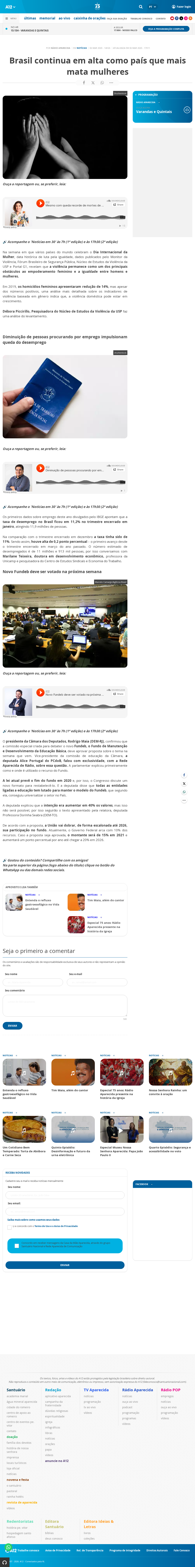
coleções (89, 1538)
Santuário (16, 1389)
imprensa (13, 1457)
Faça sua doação (117, 18)
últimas (30, 18)
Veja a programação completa (166, 28)
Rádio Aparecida (137, 1389)
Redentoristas (20, 1521)
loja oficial (13, 1468)
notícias (12, 1474)
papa (48, 1449)
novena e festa (18, 1480)
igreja (48, 1422)
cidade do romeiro (18, 1407)
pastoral (12, 1491)
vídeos (11, 1508)
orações (50, 1444)
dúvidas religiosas (56, 1411)
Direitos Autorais (157, 1550)
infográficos (52, 1427)
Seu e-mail (75, 974)
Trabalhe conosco (141, 18)
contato (161, 18)
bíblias (49, 1533)
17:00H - (125, 30)
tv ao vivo (90, 1407)
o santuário (14, 1485)
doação (12, 1437)
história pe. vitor (17, 1527)
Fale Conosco (182, 1550)
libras (48, 1433)
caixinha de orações (89, 18)
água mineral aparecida (22, 1401)
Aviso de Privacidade (57, 1550)
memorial (47, 18)
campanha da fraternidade (54, 1403)
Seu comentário (15, 990)
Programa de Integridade (124, 1550)
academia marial (17, 1396)
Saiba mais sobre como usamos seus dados (33, 1219)
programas (129, 1418)
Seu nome (11, 974)
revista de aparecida (22, 1502)
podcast (127, 1407)
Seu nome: (14, 1187)
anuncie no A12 (57, 1461)
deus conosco (53, 1538)
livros (87, 1533)
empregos (167, 1396)
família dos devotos (19, 1442)
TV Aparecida (96, 1389)
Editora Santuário (54, 1524)
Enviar (12, 1025)
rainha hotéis (15, 1496)
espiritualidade (55, 1416)
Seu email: (14, 1203)
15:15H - (30, 30)
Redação (53, 1389)
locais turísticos (16, 1463)
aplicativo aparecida (58, 1396)
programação (92, 1401)
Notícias (82, 48)
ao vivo (64, 18)
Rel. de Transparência (90, 1550)
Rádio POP (171, 1389)
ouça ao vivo (130, 1401)
